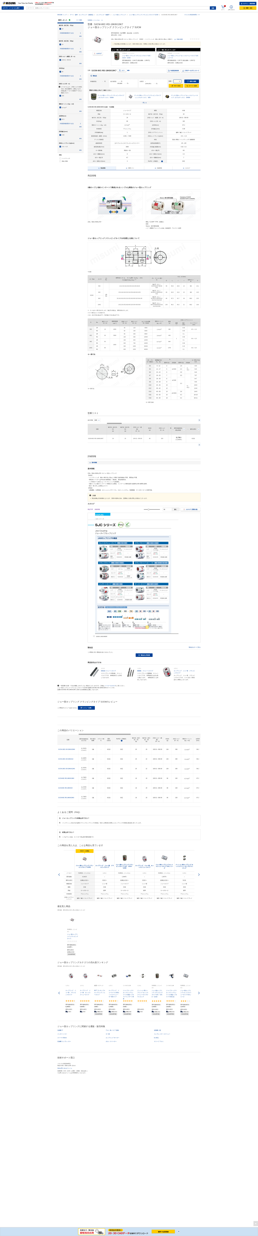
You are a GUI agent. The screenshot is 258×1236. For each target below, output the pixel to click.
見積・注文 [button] (249, 8)
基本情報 (94, 462)
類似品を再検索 (145, 655)
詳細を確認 (180, 39)
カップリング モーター (112, 1037)
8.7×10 (64, 107)
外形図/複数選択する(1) (67, 33)
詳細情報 (159, 168)
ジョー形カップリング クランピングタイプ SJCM (143, 14)
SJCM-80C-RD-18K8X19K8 (66, 778)
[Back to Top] (255, 1223)
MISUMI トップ (62, 14)
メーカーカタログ (110, 685)
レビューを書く (87, 708)
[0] (223, 7)
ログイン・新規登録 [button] (249, 3)
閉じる (179, 1231)
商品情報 (103, 168)
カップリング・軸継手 (103, 14)
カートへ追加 (193, 85)
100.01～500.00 (66, 60)
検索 (213, 8)
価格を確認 (193, 81)
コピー (123, 70)
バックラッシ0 (66, 158)
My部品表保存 (175, 70)
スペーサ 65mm (62, 1037)
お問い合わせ (231, 9)
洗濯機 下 (60, 1030)
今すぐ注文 (177, 85)
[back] (59, 874)
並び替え (184, 429)
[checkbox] (70, 29)
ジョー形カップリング (119, 14)
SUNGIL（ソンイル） (94, 20)
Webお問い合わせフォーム (64, 1068)
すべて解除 (79, 20)
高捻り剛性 (65, 161)
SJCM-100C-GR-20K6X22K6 (66, 768)
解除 (80, 36)
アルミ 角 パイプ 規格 (112, 1030)
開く (175, 509)
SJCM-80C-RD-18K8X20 (65, 788)
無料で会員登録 (163, 1232)
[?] (162, 161)
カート (223, 9)
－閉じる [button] (144, 102)
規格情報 (97, 509)
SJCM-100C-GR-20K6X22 (65, 759)
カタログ (99, 53)
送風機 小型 (157, 1030)
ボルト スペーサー (111, 1041)
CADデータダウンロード (192, 70)
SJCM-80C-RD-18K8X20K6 (66, 797)
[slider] (148, 509)
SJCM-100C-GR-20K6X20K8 (66, 749)
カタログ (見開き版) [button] (192, 509)
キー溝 (108, 1034)
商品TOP (90, 509)
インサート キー (62, 1034)
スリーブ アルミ (159, 1041)
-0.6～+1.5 (65, 146)
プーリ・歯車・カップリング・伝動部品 (81, 14)
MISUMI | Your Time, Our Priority (11, 2)
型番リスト (131, 168)
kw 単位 (156, 1037)
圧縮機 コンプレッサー (64, 1041)
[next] (199, 874)
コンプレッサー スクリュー (162, 1034)
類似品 (95, 76)
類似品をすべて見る (195, 647)
